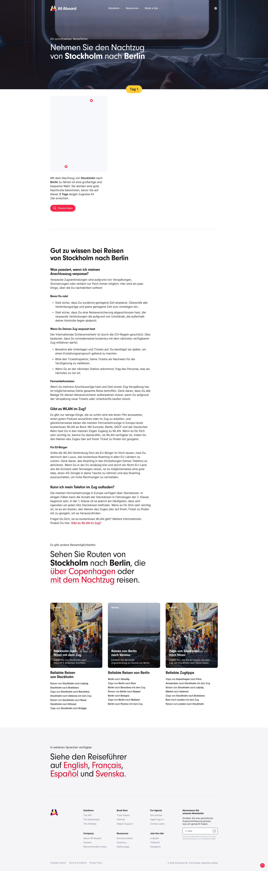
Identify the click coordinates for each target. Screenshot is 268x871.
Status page (123, 846)
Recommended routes (95, 846)
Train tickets (123, 815)
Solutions (113, 8)
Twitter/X (155, 842)
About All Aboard (92, 838)
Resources (132, 8)
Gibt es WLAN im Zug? (86, 523)
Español (64, 774)
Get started (156, 815)
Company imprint (58, 863)
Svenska (110, 774)
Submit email (214, 831)
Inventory (122, 842)
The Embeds (90, 823)
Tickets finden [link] (64, 208)
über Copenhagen (82, 571)
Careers (87, 842)
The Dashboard (91, 819)
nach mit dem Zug (70, 695)
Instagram (155, 846)
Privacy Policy (95, 863)
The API (87, 815)
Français (106, 765)
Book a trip (151, 8)
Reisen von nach (69, 683)
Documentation (125, 838)
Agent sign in (157, 819)
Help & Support (125, 823)
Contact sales (157, 823)
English (75, 765)
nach (64, 687)
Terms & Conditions (78, 863)
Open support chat (262, 865)
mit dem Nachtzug (82, 580)
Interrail (121, 819)
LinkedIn (154, 838)
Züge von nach (69, 691)
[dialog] (156, 8)
